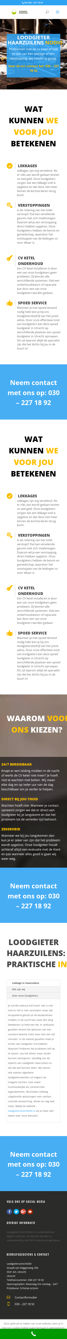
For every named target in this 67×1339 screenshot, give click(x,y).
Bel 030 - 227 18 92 (33, 2)
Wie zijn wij (18, 989)
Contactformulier (26, 1297)
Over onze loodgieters (25, 995)
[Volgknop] (9, 1211)
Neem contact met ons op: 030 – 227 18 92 (34, 392)
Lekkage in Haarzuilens (25, 983)
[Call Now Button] (33, 1334)
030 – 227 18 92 (24, 1304)
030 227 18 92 (36, 1280)
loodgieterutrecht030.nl (21, 1110)
